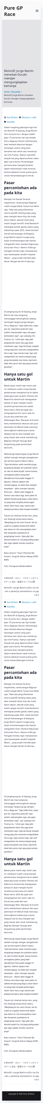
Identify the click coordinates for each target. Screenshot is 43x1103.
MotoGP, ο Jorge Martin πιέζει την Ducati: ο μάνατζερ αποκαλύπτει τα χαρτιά (21, 591)
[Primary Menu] (37, 11)
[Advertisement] (21, 46)
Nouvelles (11, 122)
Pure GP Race (13, 11)
